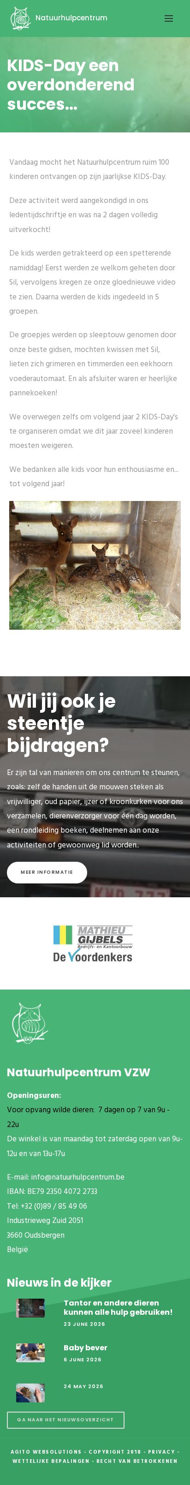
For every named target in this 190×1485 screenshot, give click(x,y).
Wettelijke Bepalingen (51, 1461)
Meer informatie (47, 872)
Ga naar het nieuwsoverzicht (65, 1419)
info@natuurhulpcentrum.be (78, 1177)
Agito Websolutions (46, 1452)
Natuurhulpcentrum (70, 18)
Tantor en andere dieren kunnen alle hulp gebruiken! (118, 1307)
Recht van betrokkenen (137, 1461)
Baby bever (85, 1347)
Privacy (161, 1452)
